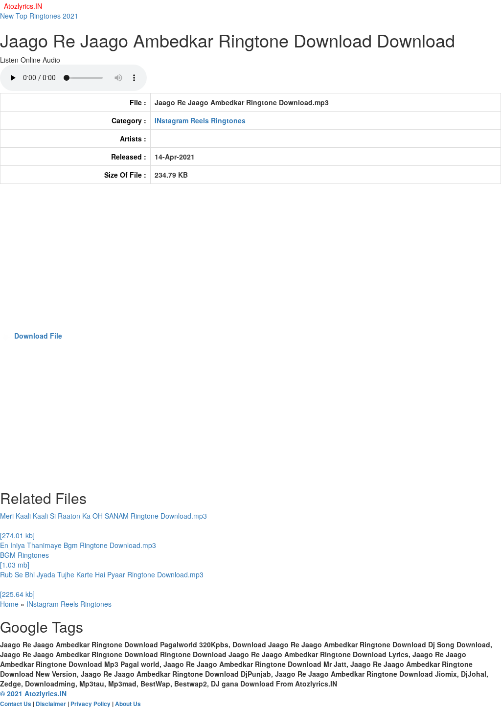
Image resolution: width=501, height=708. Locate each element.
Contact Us (15, 704)
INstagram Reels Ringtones (200, 120)
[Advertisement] (250, 262)
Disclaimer (51, 704)
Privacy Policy (90, 704)
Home (9, 604)
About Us (128, 704)
